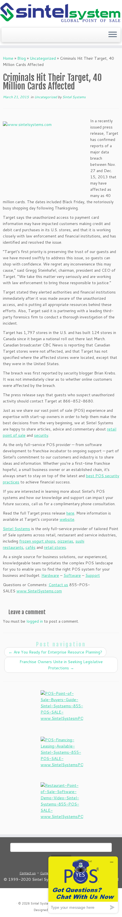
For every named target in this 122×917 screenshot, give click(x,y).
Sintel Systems (74, 97)
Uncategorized (43, 58)
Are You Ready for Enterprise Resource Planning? (55, 652)
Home (8, 58)
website (67, 519)
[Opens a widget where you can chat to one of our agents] (83, 884)
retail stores (55, 547)
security (41, 435)
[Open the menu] (112, 35)
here (70, 513)
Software (72, 575)
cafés (30, 547)
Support (92, 575)
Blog (21, 58)
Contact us (58, 585)
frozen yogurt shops (37, 541)
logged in (34, 621)
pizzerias (65, 541)
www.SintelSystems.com (39, 591)
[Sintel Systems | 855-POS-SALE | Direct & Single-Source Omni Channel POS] (61, 13)
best (90, 476)
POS (100, 476)
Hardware (50, 575)
